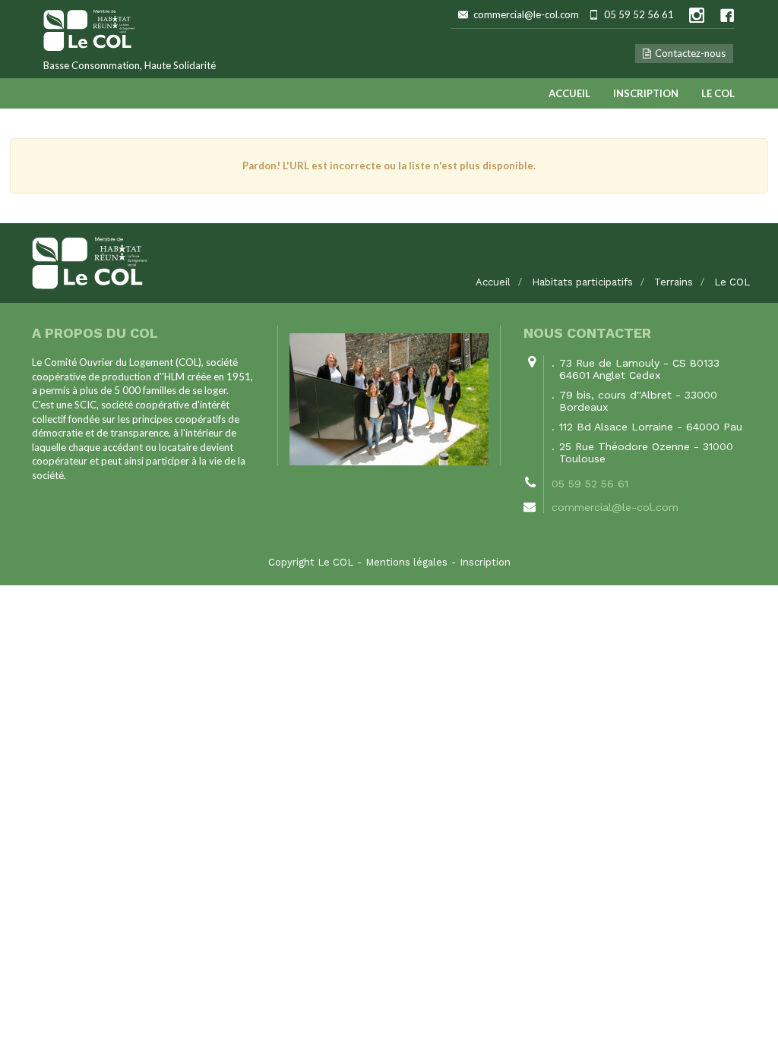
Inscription (645, 93)
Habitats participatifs (582, 282)
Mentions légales (406, 562)
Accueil (569, 93)
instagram (696, 15)
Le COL (718, 93)
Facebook (727, 15)
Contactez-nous (690, 53)
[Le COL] (389, 263)
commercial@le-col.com (526, 14)
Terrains (673, 282)
